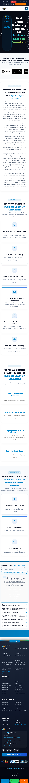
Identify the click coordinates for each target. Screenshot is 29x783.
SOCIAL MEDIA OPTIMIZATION (21, 648)
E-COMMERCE (5, 689)
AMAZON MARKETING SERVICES (19, 669)
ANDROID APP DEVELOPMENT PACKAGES (21, 711)
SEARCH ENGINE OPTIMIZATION (5, 649)
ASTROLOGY (4, 680)
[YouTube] (13, 4)
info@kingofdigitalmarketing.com (13, 740)
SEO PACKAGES (5, 702)
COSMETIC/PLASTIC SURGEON (19, 680)
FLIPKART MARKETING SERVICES (6, 669)
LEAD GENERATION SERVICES (20, 664)
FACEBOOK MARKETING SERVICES (6, 665)
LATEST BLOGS (5, 720)
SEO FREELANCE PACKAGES (7, 713)
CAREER (16, 720)
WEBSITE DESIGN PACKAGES (7, 710)
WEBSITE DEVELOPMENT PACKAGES (19, 707)
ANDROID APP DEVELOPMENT (8, 662)
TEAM (3, 722)
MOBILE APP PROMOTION (7, 655)
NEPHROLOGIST (5, 687)
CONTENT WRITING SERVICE (7, 658)
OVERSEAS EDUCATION (6, 685)
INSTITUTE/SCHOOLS (19, 687)
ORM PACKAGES (18, 704)
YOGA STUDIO (18, 685)
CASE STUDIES (5, 724)
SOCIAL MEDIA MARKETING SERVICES (20, 656)
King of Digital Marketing (14, 768)
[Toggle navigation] (26, 8)
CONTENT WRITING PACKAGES (6, 707)
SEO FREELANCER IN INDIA (20, 662)
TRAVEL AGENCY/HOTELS (20, 693)
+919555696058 (10, 737)
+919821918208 (10, 745)
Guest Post (25, 1)
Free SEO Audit (21, 4)
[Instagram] (11, 4)
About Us (5, 1)
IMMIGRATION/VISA (18, 683)
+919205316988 (17, 737)
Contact (19, 1)
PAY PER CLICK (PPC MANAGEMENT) (6, 652)
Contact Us (14, 775)
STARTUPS (4, 693)
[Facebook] (4, 4)
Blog (9, 1)
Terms (10, 772)
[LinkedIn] (10, 750)
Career (14, 1)
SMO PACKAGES (18, 702)
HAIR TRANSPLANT (5, 683)
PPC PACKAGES (5, 704)
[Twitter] (6, 4)
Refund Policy (21, 772)
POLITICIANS (4, 691)
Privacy (15, 772)
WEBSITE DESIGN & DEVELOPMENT (18, 659)
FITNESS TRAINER (18, 691)
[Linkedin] (9, 4)
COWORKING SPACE (19, 689)
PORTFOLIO (17, 722)
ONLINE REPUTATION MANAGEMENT (19, 652)
